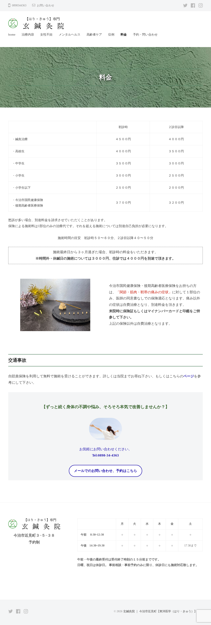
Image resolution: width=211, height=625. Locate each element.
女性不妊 (46, 34)
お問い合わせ (45, 5)
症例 (111, 34)
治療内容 (28, 34)
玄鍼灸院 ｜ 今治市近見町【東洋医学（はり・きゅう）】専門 (163, 611)
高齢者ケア (94, 34)
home (11, 34)
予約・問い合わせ (145, 34)
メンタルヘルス (69, 34)
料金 (124, 34)
